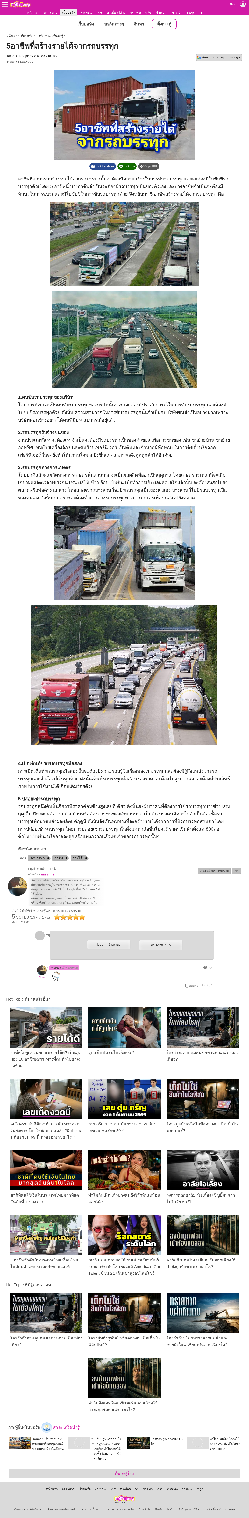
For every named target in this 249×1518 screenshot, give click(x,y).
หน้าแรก (33, 12)
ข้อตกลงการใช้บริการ (27, 1509)
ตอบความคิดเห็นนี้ (200, 985)
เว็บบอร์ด (68, 12)
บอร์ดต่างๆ (114, 24)
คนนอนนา (26, 62)
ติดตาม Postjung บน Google (221, 57)
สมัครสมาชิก (161, 945)
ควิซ (148, 12)
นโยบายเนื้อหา (90, 1509)
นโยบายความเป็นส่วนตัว (61, 1509)
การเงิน (177, 12)
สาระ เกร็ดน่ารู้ (66, 1427)
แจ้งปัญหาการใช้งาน (189, 1509)
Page (190, 13)
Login (108, 944)
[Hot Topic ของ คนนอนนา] (17, 895)
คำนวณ (161, 12)
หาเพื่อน (86, 12)
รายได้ (78, 858)
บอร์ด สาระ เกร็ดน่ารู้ (50, 35)
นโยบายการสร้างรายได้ (119, 1509)
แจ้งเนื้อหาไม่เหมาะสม (221, 1509)
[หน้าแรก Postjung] (20, 4)
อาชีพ (58, 858)
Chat (98, 13)
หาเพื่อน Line (116, 12)
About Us (144, 1509)
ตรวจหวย (51, 12)
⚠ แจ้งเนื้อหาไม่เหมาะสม (214, 871)
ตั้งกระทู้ (164, 24)
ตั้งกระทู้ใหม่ (124, 1473)
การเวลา (64, 968)
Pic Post (135, 13)
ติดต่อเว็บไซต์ (163, 1509)
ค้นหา (138, 24)
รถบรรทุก (37, 858)
